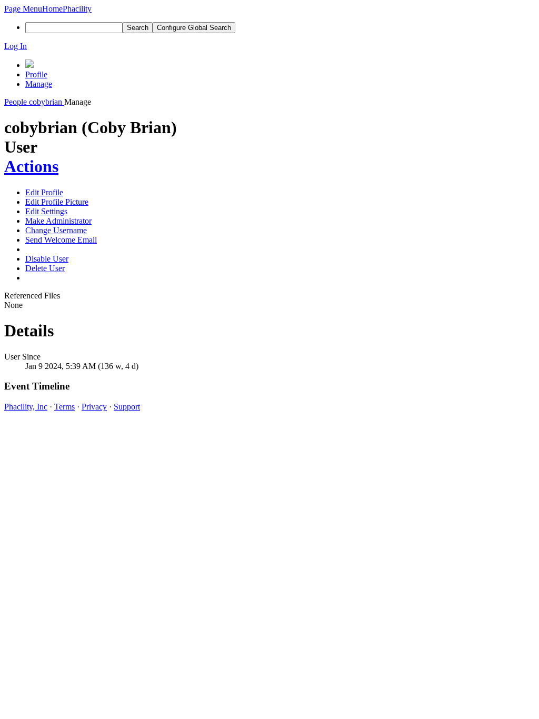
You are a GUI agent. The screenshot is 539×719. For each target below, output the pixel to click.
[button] (23, 8)
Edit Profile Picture (56, 201)
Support (127, 406)
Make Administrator (58, 220)
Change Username (56, 230)
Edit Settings (46, 211)
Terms (64, 406)
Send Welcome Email (61, 239)
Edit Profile (44, 192)
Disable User (46, 258)
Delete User (45, 268)
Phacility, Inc (25, 406)
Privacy (94, 406)
